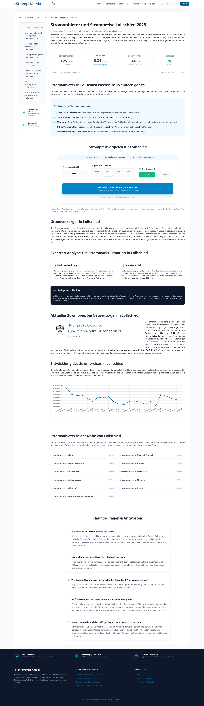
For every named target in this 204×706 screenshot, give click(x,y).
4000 (129, 172)
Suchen (184, 4)
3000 (118, 172)
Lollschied (71, 31)
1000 (97, 172)
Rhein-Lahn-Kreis (89, 31)
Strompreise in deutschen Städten (89, 674)
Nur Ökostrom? (148, 169)
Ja (147, 174)
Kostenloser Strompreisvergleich (88, 686)
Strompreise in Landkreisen (86, 678)
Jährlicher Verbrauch (102, 166)
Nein (165, 174)
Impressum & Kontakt (144, 682)
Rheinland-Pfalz (115, 31)
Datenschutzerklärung (144, 678)
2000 (107, 172)
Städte (39, 17)
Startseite (29, 17)
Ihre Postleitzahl (72, 167)
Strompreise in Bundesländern (87, 682)
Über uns (139, 674)
